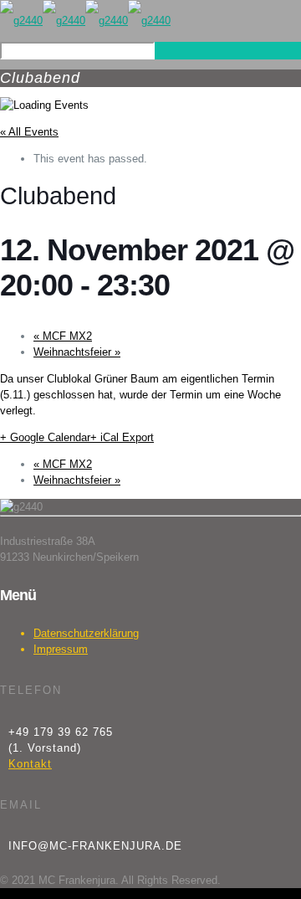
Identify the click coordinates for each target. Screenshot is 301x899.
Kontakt (30, 764)
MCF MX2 (62, 336)
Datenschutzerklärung (86, 633)
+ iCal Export (122, 437)
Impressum (60, 649)
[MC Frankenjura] (85, 20)
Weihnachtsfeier (76, 352)
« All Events (29, 132)
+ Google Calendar (45, 437)
